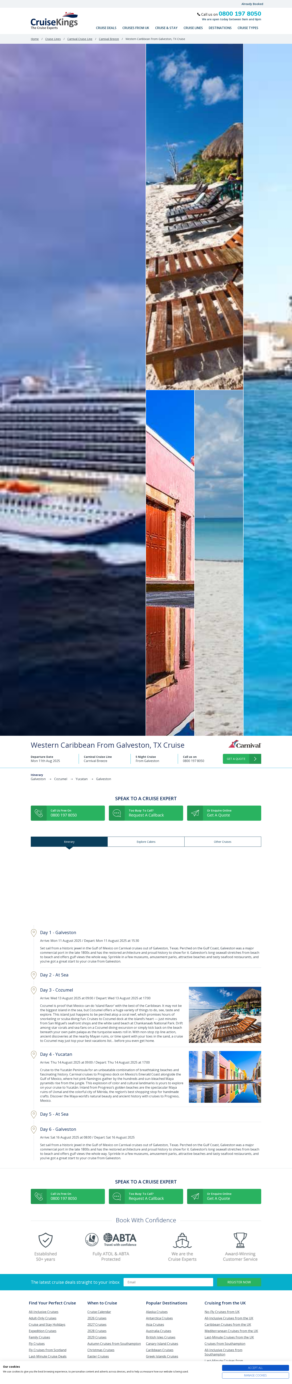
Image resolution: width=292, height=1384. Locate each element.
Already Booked (252, 4)
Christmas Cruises (100, 1350)
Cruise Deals (106, 28)
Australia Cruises (158, 1331)
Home (35, 39)
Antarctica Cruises (159, 1318)
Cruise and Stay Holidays (47, 1324)
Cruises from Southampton (225, 1343)
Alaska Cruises (157, 1312)
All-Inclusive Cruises (43, 1312)
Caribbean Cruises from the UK (228, 1324)
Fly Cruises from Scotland (47, 1350)
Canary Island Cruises (162, 1343)
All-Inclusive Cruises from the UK (229, 1318)
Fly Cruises (37, 1343)
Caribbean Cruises (159, 1350)
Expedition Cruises (42, 1331)
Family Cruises (39, 1337)
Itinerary (69, 842)
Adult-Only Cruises (42, 1318)
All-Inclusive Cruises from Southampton (223, 1352)
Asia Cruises (155, 1324)
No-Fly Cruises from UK (222, 1312)
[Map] (146, 886)
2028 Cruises (96, 1331)
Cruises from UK (135, 28)
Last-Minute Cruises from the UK (229, 1337)
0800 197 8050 (193, 761)
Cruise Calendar (99, 1312)
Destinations (220, 28)
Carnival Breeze (109, 39)
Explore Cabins (146, 842)
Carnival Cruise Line (79, 39)
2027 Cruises (96, 1324)
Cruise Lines (193, 28)
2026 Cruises (96, 1318)
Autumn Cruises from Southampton (114, 1343)
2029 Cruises (96, 1337)
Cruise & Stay (166, 28)
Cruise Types (248, 28)
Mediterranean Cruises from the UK (231, 1331)
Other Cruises (222, 842)
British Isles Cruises (160, 1337)
